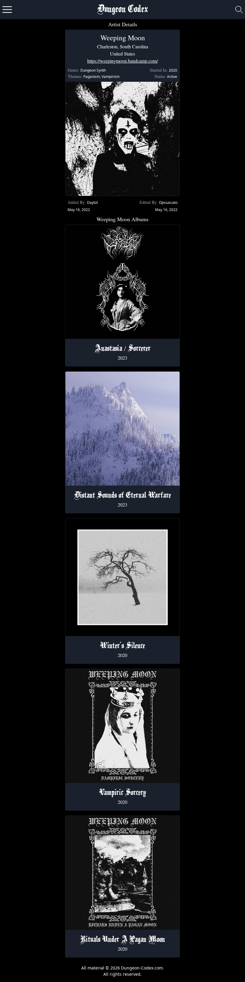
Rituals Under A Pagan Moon (122, 940)
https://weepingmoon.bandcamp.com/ (122, 61)
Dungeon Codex (122, 10)
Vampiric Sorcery (122, 793)
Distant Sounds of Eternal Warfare (122, 496)
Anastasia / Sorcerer (122, 349)
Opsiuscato (168, 202)
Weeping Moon (122, 37)
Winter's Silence (122, 646)
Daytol (92, 202)
